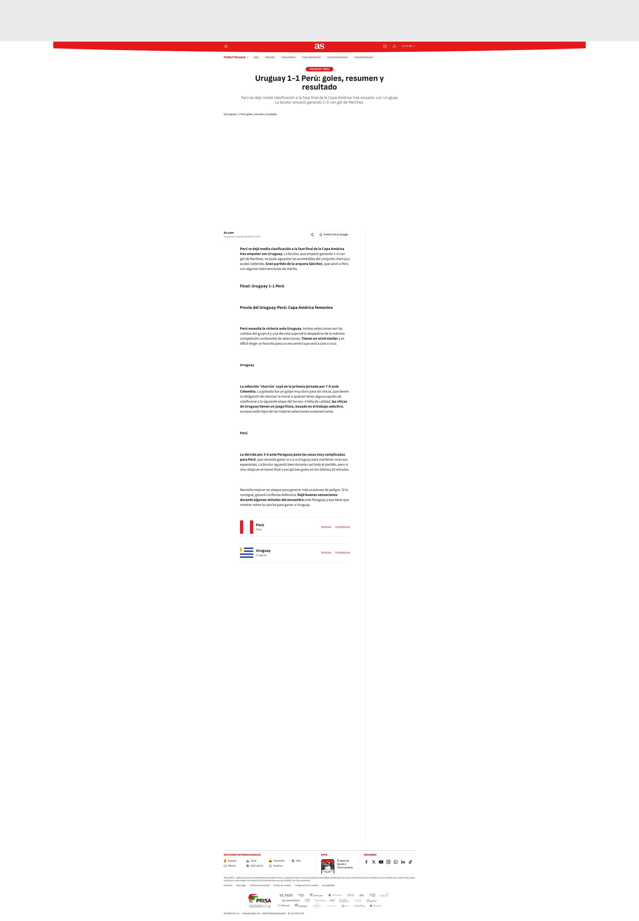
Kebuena (371, 901)
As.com (229, 233)
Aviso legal (241, 885)
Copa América (289, 57)
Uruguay (263, 550)
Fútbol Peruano (235, 57)
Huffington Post (291, 901)
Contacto (228, 885)
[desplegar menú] (226, 46)
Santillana (316, 895)
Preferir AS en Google (336, 234)
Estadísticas (342, 527)
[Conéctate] (394, 46)
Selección (270, 57)
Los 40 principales (301, 895)
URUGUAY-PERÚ (319, 69)
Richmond (283, 905)
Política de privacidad (260, 885)
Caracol (384, 895)
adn (372, 895)
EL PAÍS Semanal (344, 901)
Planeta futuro (358, 901)
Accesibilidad (328, 885)
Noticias (326, 527)
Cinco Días (320, 901)
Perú (260, 525)
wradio (307, 901)
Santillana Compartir (335, 895)
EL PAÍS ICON (331, 906)
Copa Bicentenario (363, 57)
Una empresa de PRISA (260, 898)
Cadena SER (350, 895)
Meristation (376, 906)
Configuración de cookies (306, 885)
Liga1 (256, 57)
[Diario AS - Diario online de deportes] (319, 46)
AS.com (361, 895)
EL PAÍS (286, 895)
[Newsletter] (385, 46)
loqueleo (359, 906)
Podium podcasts (317, 906)
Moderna (301, 906)
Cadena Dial (332, 901)
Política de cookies (282, 885)
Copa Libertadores (311, 57)
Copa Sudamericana (337, 57)
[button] (312, 234)
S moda (345, 906)
